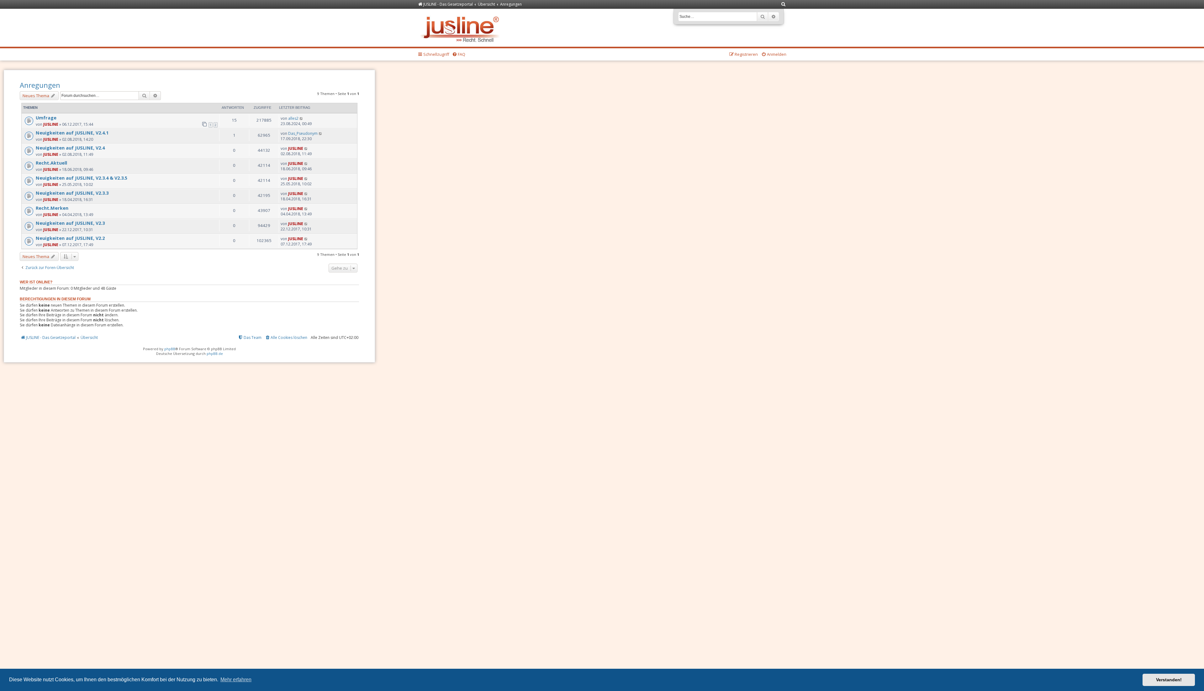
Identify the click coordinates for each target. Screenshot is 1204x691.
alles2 (293, 118)
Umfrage (46, 117)
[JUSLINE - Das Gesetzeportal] (461, 27)
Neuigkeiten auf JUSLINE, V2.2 (70, 238)
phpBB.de (215, 353)
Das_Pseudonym (303, 133)
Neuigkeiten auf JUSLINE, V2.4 (70, 148)
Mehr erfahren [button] (235, 679)
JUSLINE (50, 124)
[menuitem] (783, 4)
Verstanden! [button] (1169, 679)
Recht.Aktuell (51, 163)
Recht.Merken (52, 208)
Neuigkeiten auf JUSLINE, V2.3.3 (72, 193)
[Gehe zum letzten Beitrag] (301, 118)
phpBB (169, 348)
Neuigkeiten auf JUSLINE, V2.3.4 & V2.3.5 (81, 178)
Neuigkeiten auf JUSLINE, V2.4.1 (72, 132)
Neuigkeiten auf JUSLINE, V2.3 (70, 223)
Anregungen (40, 85)
